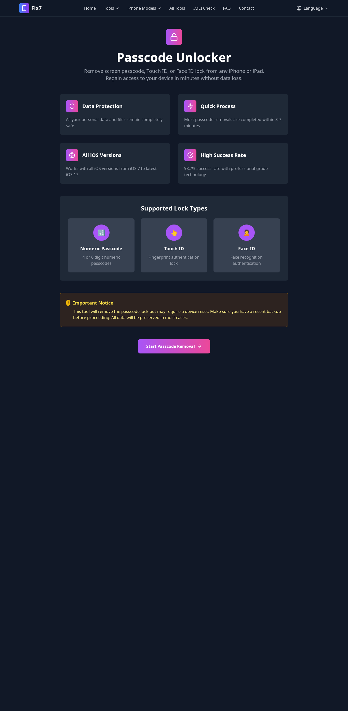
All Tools (177, 8)
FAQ (227, 8)
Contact (246, 8)
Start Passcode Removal (170, 346)
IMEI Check (204, 8)
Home (90, 8)
